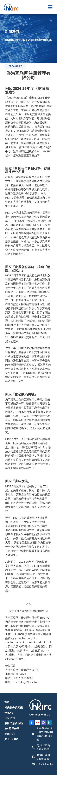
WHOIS (8, 712)
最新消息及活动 (13, 723)
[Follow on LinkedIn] (49, 722)
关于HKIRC (11, 739)
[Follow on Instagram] (43, 722)
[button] (50, 7)
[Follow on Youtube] (37, 722)
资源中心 (9, 733)
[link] (42, 734)
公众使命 (9, 718)
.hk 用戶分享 (11, 728)
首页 (7, 702)
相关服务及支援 (13, 707)
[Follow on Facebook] (31, 722)
